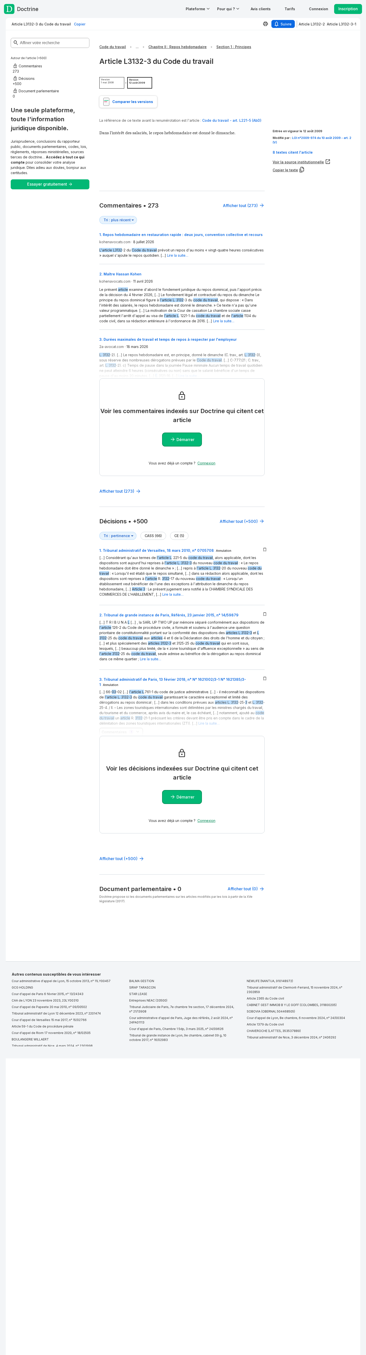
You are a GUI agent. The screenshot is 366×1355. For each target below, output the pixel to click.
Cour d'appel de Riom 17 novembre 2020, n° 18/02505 (51, 1033)
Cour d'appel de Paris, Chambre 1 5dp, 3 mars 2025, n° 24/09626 (176, 1029)
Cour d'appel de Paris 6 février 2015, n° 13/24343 (47, 994)
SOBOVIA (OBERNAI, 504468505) (271, 1011)
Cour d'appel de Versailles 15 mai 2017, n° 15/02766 (49, 1020)
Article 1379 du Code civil (265, 1024)
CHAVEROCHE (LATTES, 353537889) (274, 1031)
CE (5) (179, 536)
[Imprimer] (265, 24)
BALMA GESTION (141, 981)
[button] (261, 8)
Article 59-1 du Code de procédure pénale (42, 1026)
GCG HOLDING (22, 987)
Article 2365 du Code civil (265, 998)
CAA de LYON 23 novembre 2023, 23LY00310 (45, 1000)
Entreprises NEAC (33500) (148, 1000)
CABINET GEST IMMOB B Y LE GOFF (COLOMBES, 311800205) (292, 1005)
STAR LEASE (138, 994)
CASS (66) (153, 536)
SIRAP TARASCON (142, 987)
